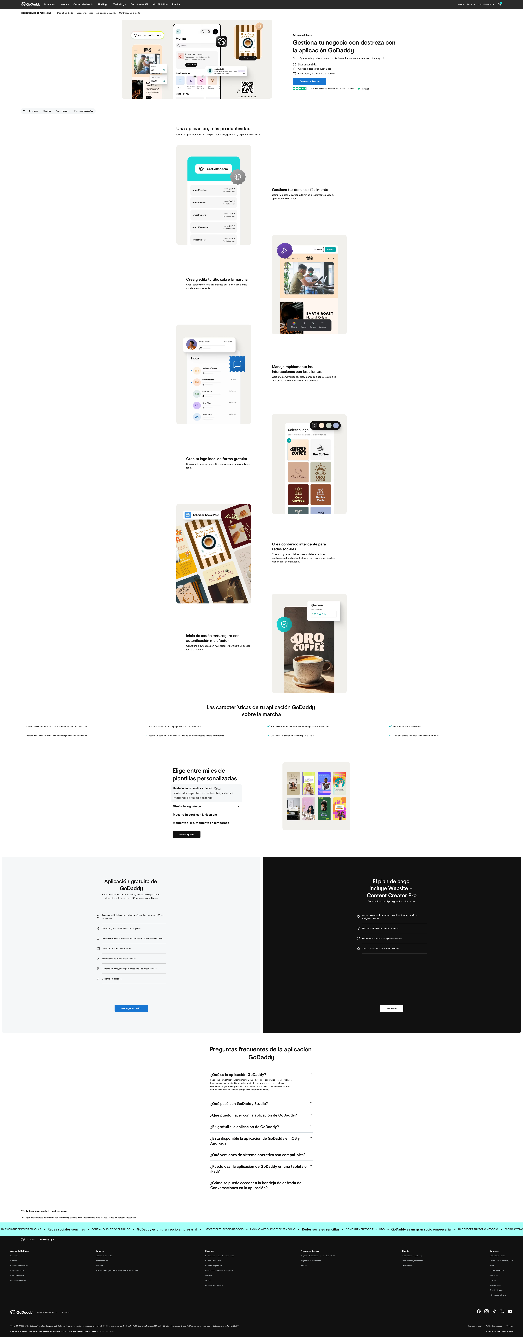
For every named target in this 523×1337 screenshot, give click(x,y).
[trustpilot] (300, 88)
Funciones (33, 111)
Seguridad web (495, 1285)
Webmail (208, 1275)
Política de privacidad (494, 1326)
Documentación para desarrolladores (219, 1256)
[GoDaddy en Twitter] (502, 1313)
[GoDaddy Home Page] (21, 1312)
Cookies (509, 1326)
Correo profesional (497, 1270)
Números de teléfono (498, 1295)
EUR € (65, 1312)
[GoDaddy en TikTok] (494, 1313)
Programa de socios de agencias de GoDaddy (318, 1256)
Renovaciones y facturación (412, 1261)
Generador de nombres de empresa (219, 1270)
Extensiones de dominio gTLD (501, 1261)
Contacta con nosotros (19, 1265)
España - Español (45, 1312)
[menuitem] (24, 111)
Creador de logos (85, 13)
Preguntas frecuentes (83, 111)
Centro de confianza (18, 1280)
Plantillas (47, 111)
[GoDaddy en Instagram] (486, 1313)
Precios (176, 4)
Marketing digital (65, 13)
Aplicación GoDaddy (106, 13)
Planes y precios (62, 111)
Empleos (13, 1261)
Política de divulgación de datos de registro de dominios (117, 1270)
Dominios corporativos (214, 1265)
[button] (206, 793)
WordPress (494, 1275)
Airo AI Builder (160, 4)
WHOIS (208, 1280)
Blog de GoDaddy (17, 1270)
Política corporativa (106, 1331)
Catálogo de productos (214, 1285)
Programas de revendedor (311, 1261)
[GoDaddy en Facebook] (478, 1313)
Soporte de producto (104, 1256)
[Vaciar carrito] (499, 4)
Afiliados (304, 1265)
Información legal (17, 1275)
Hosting (493, 1280)
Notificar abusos (102, 1261)
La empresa (14, 1256)
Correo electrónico (83, 4)
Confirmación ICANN (213, 1261)
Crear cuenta (407, 1265)
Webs (492, 1265)
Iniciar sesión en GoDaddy (412, 1256)
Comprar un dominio (498, 1256)
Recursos (99, 1265)
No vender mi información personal (499, 1331)
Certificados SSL (140, 4)
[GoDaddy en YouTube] (510, 1313)
